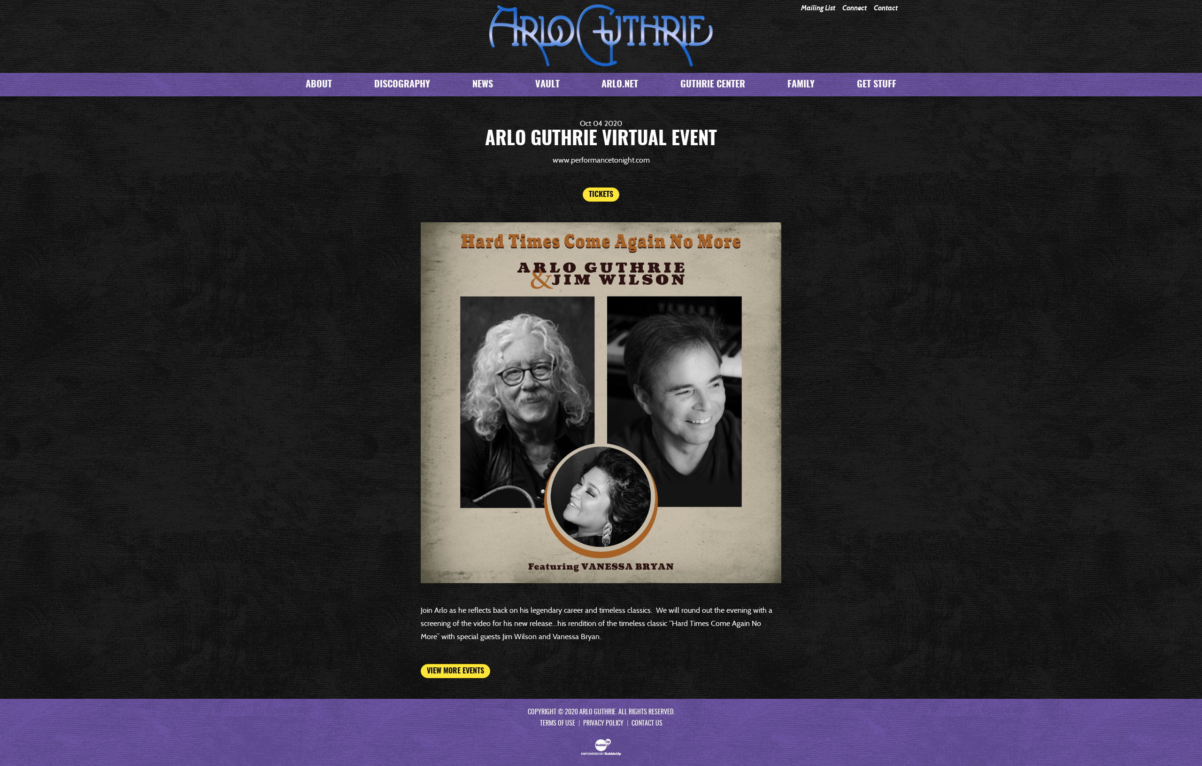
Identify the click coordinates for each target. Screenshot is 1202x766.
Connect (854, 8)
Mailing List (818, 8)
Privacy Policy (603, 723)
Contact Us (647, 723)
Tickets (601, 194)
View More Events (455, 671)
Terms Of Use (557, 723)
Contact (886, 8)
